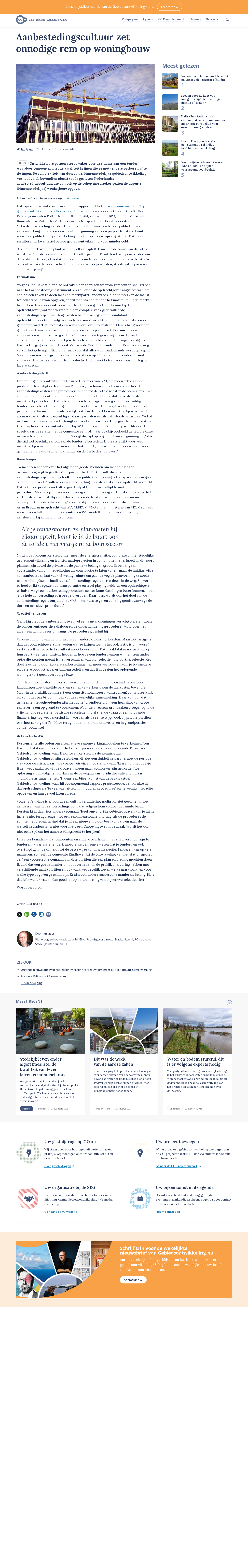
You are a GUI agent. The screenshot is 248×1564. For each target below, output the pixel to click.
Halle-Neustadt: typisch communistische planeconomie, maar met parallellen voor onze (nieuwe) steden (204, 122)
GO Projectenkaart (171, 19)
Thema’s (195, 19)
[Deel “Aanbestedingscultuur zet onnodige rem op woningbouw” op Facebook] (33, 914)
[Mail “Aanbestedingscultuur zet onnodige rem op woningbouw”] (48, 914)
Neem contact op (168, 1211)
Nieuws (22, 162)
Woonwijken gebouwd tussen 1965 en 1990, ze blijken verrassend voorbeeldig (202, 165)
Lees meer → (169, 7)
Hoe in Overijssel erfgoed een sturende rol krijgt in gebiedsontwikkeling (199, 144)
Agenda (148, 19)
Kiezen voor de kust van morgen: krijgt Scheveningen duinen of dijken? (202, 99)
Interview (42, 1108)
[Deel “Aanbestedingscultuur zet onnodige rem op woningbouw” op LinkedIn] (41, 914)
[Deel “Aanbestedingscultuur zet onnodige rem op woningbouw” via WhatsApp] (26, 914)
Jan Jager (27, 149)
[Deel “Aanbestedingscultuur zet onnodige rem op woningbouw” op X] (19, 914)
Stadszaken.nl (72, 198)
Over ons (212, 19)
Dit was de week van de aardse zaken (113, 1062)
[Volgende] (229, 1002)
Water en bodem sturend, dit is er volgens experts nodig (195, 1062)
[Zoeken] (227, 19)
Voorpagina (130, 19)
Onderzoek (175, 1108)
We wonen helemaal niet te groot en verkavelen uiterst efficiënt (204, 77)
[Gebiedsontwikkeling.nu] (67, 20)
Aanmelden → (133, 1280)
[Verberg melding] (240, 7)
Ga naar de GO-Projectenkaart (176, 1166)
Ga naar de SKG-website (60, 1211)
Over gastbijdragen (57, 1166)
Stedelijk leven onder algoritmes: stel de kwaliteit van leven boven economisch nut (42, 1067)
